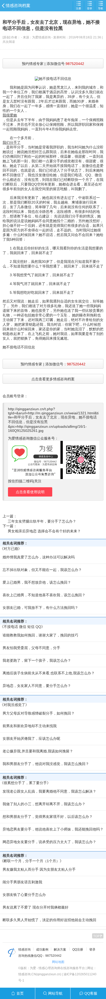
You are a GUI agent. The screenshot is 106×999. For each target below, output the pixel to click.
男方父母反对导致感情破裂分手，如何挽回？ (39, 713)
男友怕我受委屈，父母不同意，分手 (31, 648)
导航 (100, 8)
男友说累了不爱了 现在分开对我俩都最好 (35, 907)
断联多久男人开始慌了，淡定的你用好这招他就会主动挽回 (49, 920)
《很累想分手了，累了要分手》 (25, 783)
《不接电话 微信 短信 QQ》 (22, 627)
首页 (20, 993)
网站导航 (55, 993)
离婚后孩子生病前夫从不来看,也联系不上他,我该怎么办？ (49, 673)
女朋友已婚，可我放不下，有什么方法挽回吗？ (40, 608)
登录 (89, 8)
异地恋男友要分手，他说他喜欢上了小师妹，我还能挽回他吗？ (53, 829)
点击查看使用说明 (30, 492)
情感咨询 (24, 949)
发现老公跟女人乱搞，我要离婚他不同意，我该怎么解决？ (49, 791)
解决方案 (60, 949)
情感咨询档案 (18, 5)
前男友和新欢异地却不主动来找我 (30, 726)
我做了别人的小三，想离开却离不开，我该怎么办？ (44, 804)
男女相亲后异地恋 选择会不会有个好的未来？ (44, 531)
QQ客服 (90, 993)
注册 (78, 8)
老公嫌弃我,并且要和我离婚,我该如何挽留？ (38, 751)
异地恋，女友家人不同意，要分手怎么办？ (37, 686)
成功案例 (42, 949)
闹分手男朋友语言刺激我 (22, 882)
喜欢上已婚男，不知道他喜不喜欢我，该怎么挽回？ (44, 595)
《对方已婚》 (11, 549)
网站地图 (58, 962)
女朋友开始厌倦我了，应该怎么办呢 (31, 738)
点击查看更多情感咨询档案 (53, 379)
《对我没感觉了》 (14, 705)
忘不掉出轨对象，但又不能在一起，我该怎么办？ (42, 570)
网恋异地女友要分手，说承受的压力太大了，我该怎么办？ (49, 842)
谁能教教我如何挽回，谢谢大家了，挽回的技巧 (40, 635)
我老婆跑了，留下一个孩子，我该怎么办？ (37, 660)
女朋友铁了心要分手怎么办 (24, 895)
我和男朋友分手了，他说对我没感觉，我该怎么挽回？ (46, 764)
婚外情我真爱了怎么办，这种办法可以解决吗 (39, 557)
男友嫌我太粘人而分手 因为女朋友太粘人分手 (39, 869)
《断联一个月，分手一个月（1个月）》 (31, 861)
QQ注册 (77, 949)
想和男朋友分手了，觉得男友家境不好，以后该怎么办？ (48, 817)
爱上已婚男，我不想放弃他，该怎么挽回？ (37, 582)
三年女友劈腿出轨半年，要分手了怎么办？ (42, 521)
